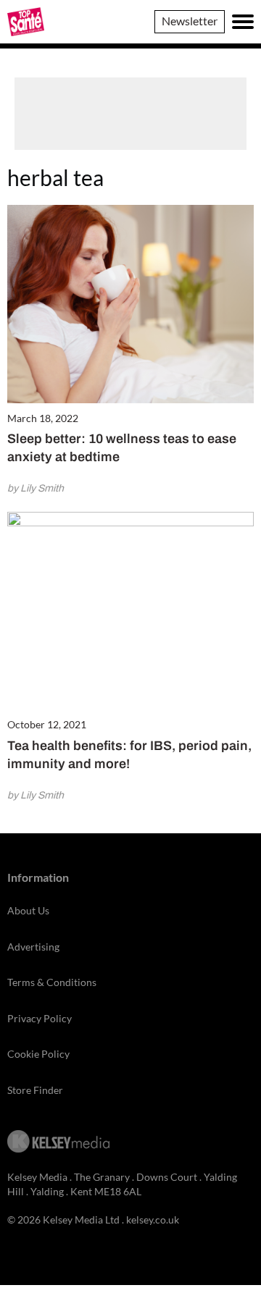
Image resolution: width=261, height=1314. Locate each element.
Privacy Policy (39, 1018)
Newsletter (190, 21)
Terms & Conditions (51, 982)
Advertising (33, 946)
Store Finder (35, 1090)
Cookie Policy (38, 1054)
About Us (28, 910)
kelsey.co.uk (152, 1219)
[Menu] (243, 22)
